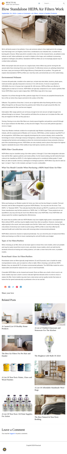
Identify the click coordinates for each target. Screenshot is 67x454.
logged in (13, 433)
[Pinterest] (17, 287)
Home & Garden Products (48, 13)
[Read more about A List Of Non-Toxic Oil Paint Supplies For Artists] (17, 403)
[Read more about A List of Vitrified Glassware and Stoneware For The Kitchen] (50, 314)
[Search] (64, 3)
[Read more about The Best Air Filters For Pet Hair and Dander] (17, 343)
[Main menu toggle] (39, 3)
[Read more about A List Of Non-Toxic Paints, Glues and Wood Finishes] (17, 367)
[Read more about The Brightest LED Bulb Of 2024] (50, 344)
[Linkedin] (21, 287)
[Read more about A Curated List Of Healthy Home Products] (17, 313)
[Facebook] (9, 287)
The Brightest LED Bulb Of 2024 (48, 356)
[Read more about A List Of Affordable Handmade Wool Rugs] (50, 373)
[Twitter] (13, 287)
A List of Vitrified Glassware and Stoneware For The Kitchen (47, 329)
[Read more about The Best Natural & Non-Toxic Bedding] (50, 404)
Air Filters (34, 13)
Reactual (11, 2)
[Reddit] (5, 287)
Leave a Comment (23, 13)
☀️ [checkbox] (4, 449)
